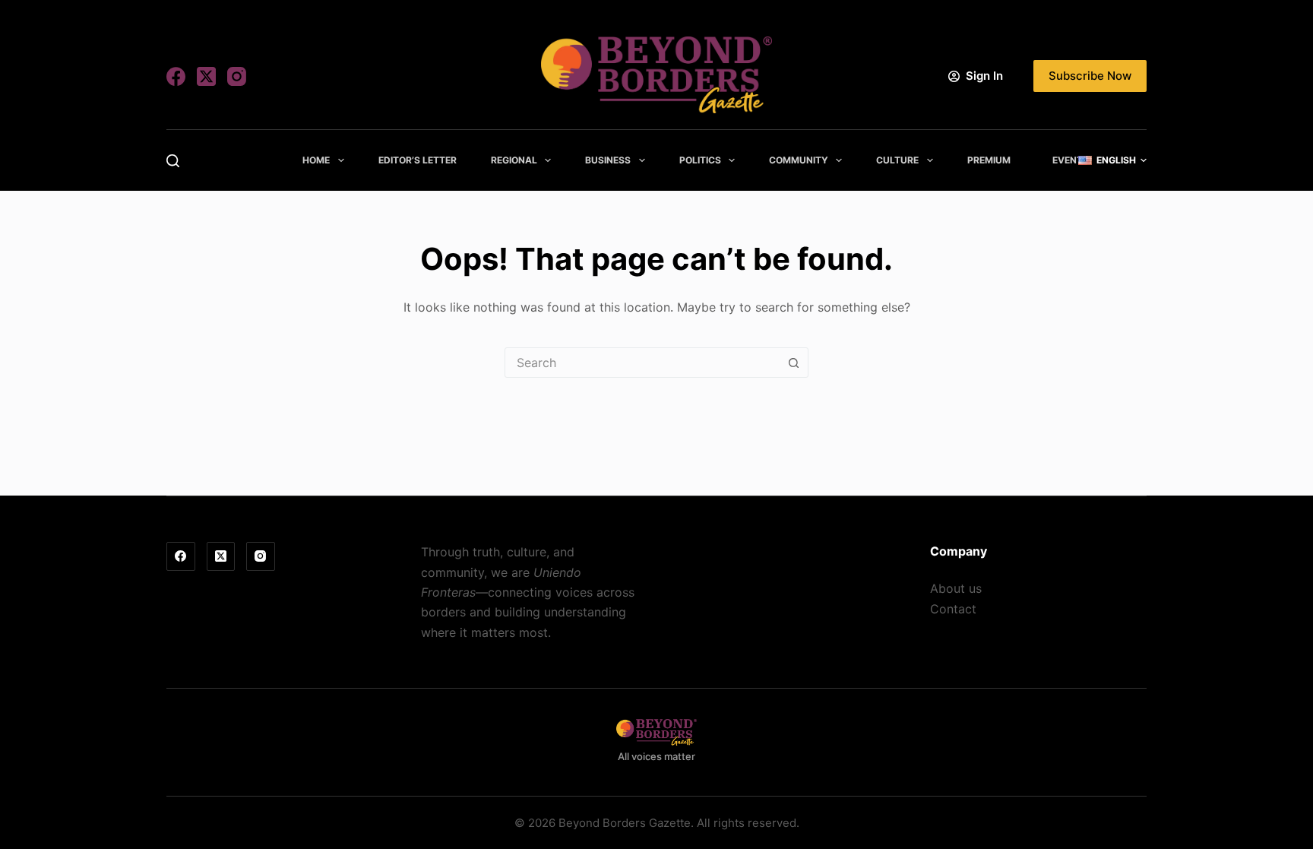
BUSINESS (608, 160)
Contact (953, 608)
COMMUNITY (798, 160)
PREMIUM (989, 160)
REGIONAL (514, 160)
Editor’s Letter (417, 160)
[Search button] (793, 362)
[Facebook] (175, 76)
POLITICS (700, 160)
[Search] (172, 160)
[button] (1112, 160)
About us (956, 588)
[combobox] (642, 362)
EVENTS (1070, 160)
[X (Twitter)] (206, 76)
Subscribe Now (1090, 75)
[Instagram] (236, 76)
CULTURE (897, 160)
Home (316, 160)
